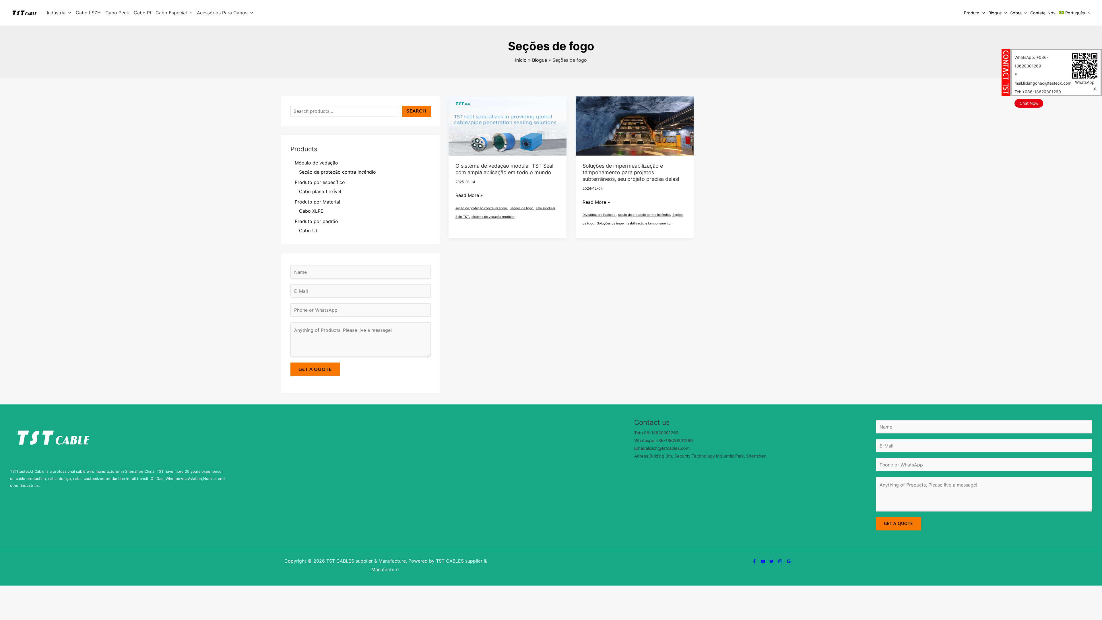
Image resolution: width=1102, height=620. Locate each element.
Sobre (1016, 12)
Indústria (56, 13)
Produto (971, 12)
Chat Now (1029, 103)
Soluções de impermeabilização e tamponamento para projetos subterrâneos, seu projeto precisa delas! (631, 172)
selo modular (545, 208)
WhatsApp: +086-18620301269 (1031, 61)
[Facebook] (754, 561)
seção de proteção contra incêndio (481, 208)
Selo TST (462, 217)
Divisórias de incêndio (599, 215)
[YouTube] (763, 561)
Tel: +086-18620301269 (1037, 91)
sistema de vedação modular (493, 217)
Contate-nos (1043, 12)
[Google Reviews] (789, 561)
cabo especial (171, 13)
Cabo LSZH (88, 13)
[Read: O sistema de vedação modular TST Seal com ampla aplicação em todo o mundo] (507, 125)
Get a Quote (315, 369)
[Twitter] (771, 561)
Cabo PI (142, 13)
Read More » (469, 195)
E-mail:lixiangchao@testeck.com (1042, 79)
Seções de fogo (521, 208)
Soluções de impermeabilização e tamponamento (634, 223)
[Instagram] (780, 561)
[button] (68, 13)
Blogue (995, 12)
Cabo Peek (117, 13)
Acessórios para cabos (222, 13)
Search (416, 111)
